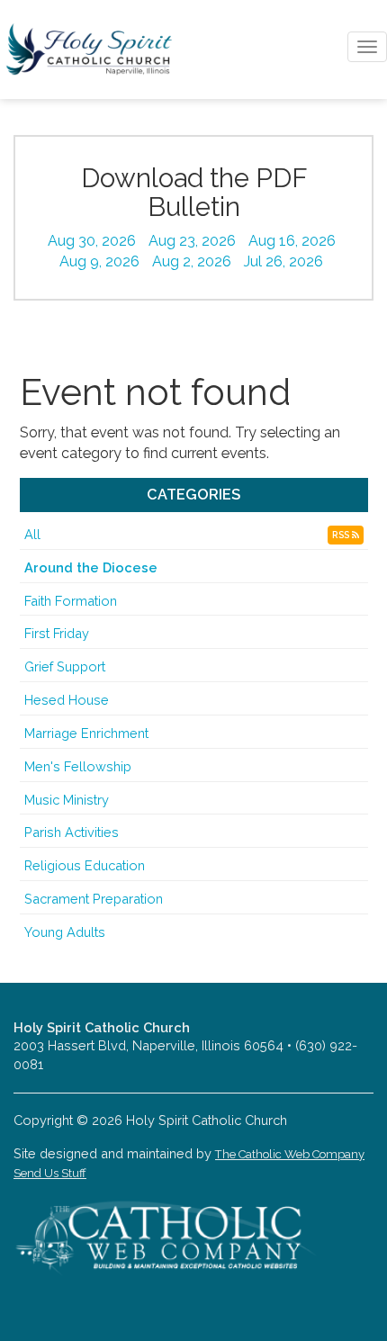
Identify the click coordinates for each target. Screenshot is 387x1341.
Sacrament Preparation (93, 898)
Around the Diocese (91, 567)
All (32, 534)
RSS (342, 534)
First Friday (56, 633)
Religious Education (84, 865)
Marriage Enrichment (86, 733)
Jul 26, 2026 (283, 261)
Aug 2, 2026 (191, 261)
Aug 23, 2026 (192, 240)
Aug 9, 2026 (99, 261)
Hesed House (66, 699)
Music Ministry (66, 799)
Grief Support (64, 666)
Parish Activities (71, 832)
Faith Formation (70, 600)
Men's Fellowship (77, 766)
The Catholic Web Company (289, 1154)
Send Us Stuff (50, 1173)
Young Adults (64, 932)
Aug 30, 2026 (92, 240)
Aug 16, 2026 (292, 240)
